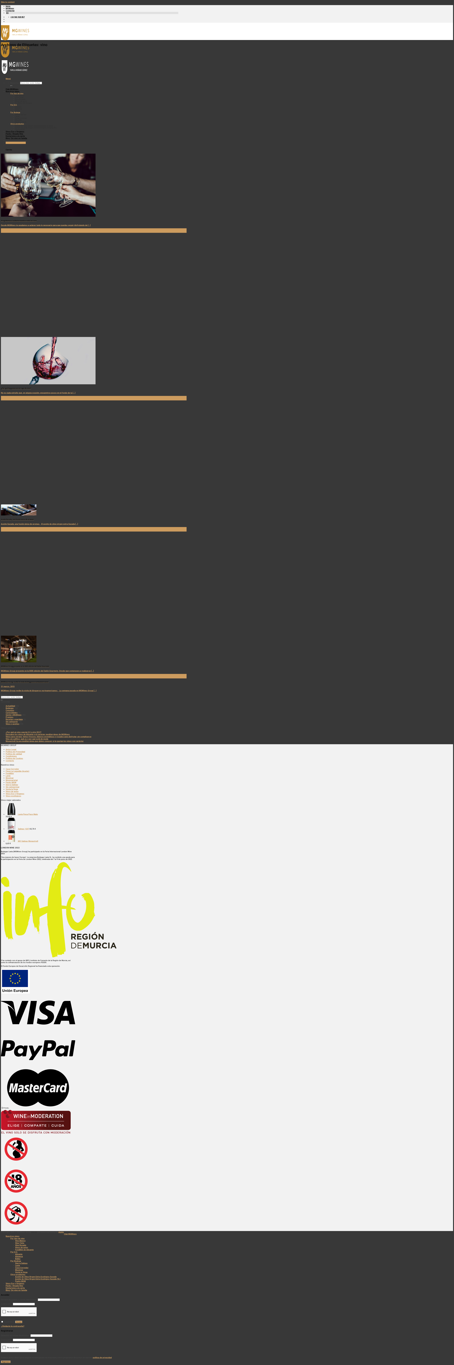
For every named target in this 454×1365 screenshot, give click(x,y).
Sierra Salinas (20, 114)
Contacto (10, 761)
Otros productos (17, 124)
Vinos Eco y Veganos (15, 131)
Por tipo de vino (16, 93)
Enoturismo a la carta (15, 136)
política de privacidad (102, 1357)
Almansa (18, 109)
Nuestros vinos (12, 91)
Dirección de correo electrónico (15, 1335)
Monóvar (18, 120)
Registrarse (6, 1362)
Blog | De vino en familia (16, 138)
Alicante (18, 107)
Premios (9, 717)
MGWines (10, 8)
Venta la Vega (20, 122)
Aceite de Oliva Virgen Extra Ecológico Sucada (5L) (36, 128)
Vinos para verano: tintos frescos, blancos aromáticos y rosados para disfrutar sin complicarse (48, 737)
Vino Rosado (20, 99)
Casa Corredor (21, 118)
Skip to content (8, 2)
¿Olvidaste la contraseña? (12, 1326)
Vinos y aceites (12, 724)
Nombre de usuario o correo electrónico (19, 1299)
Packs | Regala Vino (14, 134)
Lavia (17, 116)
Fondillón (10, 773)
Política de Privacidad (15, 752)
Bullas (17, 110)
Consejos (10, 710)
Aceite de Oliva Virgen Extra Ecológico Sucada (34, 126)
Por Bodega (15, 112)
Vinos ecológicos (13, 796)
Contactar (10, 11)
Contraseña (6, 1304)
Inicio (8, 6)
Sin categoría (12, 722)
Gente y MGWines (13, 715)
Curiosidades (11, 713)
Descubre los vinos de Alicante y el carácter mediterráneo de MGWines (38, 734)
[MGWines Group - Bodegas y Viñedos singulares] (15, 57)
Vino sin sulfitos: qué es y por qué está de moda (27, 739)
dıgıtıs (61, 1232)
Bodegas (10, 708)
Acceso (18, 1322)
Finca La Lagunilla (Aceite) (17, 771)
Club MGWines (12, 89)
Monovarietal (12, 780)
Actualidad (10, 706)
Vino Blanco (20, 95)
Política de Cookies (14, 758)
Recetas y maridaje (14, 719)
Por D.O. (13, 105)
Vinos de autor (21, 101)
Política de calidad (14, 754)
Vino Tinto (19, 97)
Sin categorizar (13, 787)
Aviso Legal (11, 749)
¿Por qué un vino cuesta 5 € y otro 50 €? (23, 732)
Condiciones (11, 756)
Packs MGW (20, 129)
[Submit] (11, 85)
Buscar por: (15, 83)
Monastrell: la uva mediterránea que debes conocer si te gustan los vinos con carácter (45, 741)
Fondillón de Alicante (23, 103)
